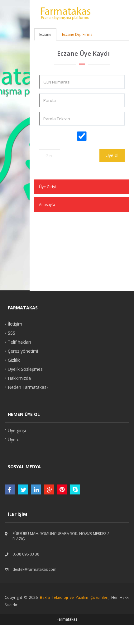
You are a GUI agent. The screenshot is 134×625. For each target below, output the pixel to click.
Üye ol (112, 155)
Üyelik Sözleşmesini (63, 143)
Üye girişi (17, 430)
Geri (49, 156)
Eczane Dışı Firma (77, 34)
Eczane (45, 34)
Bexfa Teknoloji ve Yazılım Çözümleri (74, 597)
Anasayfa (47, 204)
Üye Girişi (47, 186)
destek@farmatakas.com (34, 569)
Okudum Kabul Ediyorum (85, 143)
